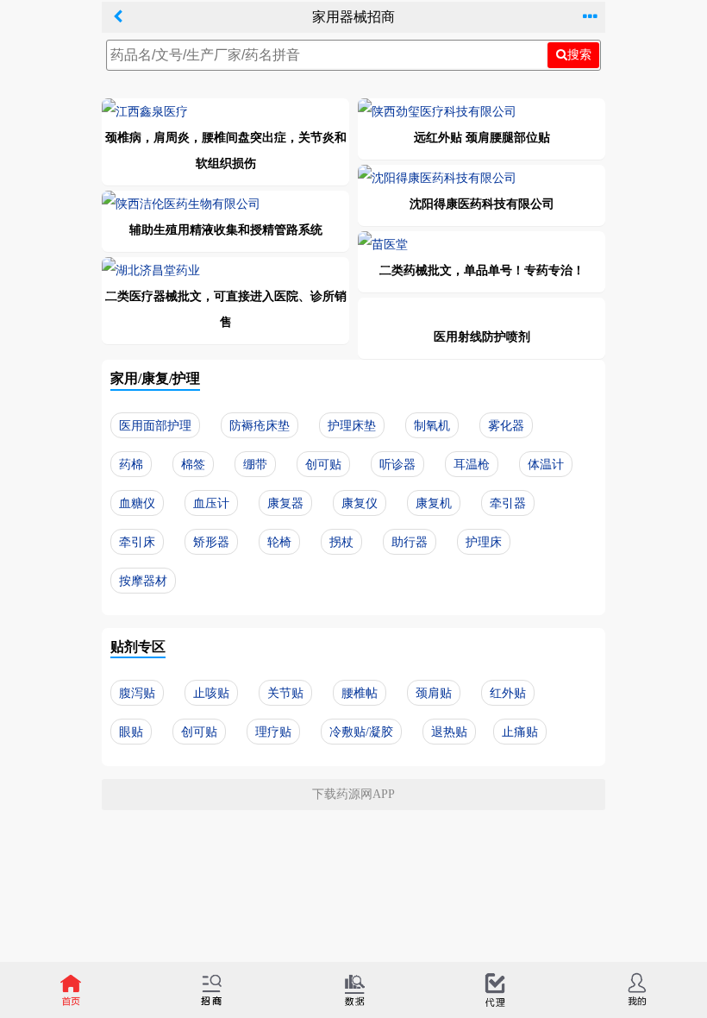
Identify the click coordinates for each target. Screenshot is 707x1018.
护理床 (484, 542)
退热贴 (449, 732)
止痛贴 (520, 732)
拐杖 (341, 542)
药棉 (131, 464)
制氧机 (432, 425)
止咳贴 (211, 693)
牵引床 (137, 542)
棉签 (193, 464)
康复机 (434, 503)
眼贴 (131, 732)
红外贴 (508, 693)
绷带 (255, 464)
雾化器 (506, 425)
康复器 (285, 503)
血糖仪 (137, 503)
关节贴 (285, 693)
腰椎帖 (359, 693)
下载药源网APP (353, 794)
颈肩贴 (434, 693)
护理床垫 (352, 425)
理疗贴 (273, 732)
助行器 (409, 542)
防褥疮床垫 (259, 425)
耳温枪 (472, 464)
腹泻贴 (137, 693)
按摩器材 (143, 581)
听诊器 (397, 464)
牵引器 (508, 503)
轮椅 (279, 542)
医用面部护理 (155, 425)
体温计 (546, 464)
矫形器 (211, 542)
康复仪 (359, 503)
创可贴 (323, 464)
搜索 (579, 54)
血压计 (211, 503)
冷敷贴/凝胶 (361, 732)
